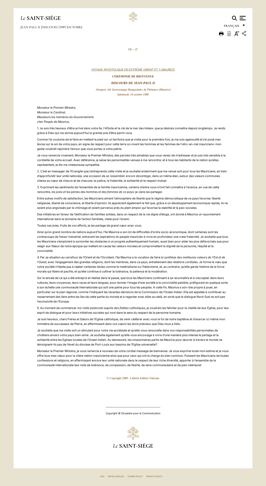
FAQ (102, 476)
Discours (50, 27)
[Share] (244, 34)
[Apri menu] (242, 18)
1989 (63, 27)
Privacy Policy (154, 476)
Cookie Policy (135, 476)
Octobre (75, 27)
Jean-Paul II (30, 27)
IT (136, 49)
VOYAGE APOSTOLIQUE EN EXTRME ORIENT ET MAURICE (133, 69)
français (231, 26)
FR (130, 49)
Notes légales (116, 476)
